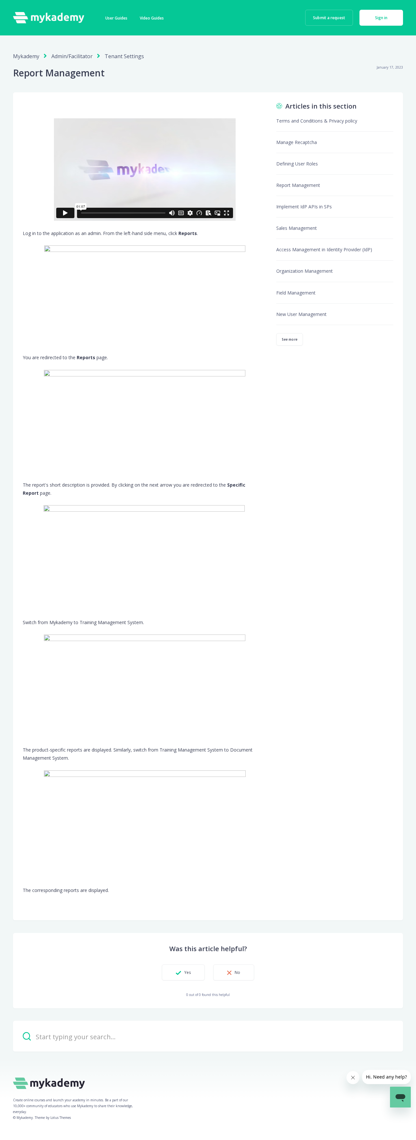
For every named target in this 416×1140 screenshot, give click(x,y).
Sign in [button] (381, 17)
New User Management (301, 314)
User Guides (116, 18)
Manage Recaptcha (296, 142)
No (237, 972)
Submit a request (329, 17)
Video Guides (152, 18)
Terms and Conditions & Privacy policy (316, 121)
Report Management (298, 185)
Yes (187, 972)
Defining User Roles (297, 164)
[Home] (48, 17)
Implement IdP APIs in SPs (304, 206)
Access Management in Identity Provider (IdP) (324, 249)
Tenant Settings (124, 56)
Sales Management (296, 228)
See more (289, 339)
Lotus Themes (60, 1117)
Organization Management (304, 271)
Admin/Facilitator (72, 56)
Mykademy (26, 56)
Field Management (296, 293)
